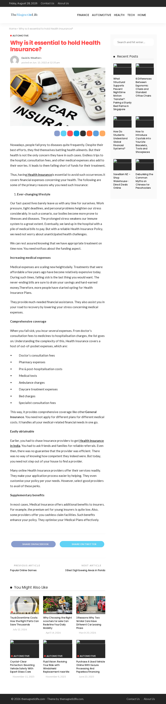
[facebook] (138, 3)
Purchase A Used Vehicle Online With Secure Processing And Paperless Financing (90, 666)
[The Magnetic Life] (24, 15)
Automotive (101, 15)
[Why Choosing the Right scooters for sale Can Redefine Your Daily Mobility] (57, 605)
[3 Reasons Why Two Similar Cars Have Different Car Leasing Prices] (90, 605)
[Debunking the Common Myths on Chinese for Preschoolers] (145, 164)
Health (119, 15)
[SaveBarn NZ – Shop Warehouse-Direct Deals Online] (122, 164)
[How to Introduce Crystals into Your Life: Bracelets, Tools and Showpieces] (145, 122)
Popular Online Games (23, 570)
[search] (153, 15)
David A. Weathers (31, 57)
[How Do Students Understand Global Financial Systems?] (122, 122)
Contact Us (47, 3)
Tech (131, 15)
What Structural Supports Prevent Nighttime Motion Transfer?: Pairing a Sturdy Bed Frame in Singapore (122, 94)
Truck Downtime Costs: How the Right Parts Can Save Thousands (24, 621)
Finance (83, 15)
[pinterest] (149, 3)
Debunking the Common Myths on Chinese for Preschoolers (144, 181)
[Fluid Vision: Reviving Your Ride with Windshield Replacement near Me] (57, 649)
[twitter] (143, 3)
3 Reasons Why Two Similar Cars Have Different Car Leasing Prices (88, 622)
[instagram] (154, 3)
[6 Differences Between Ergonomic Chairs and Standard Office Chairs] (145, 69)
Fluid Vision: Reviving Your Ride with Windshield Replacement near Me (56, 666)
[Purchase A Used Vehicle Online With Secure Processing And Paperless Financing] (90, 649)
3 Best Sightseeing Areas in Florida (85, 570)
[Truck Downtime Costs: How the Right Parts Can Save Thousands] (24, 605)
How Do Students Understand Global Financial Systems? (120, 140)
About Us (63, 3)
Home (142, 15)
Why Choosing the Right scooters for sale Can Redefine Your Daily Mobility (57, 622)
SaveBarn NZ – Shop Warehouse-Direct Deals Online (121, 181)
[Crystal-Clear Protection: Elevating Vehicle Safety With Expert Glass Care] (24, 649)
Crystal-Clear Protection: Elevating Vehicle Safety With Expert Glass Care (22, 666)
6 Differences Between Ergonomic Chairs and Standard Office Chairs (143, 87)
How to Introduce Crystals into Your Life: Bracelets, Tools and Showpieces (143, 142)
